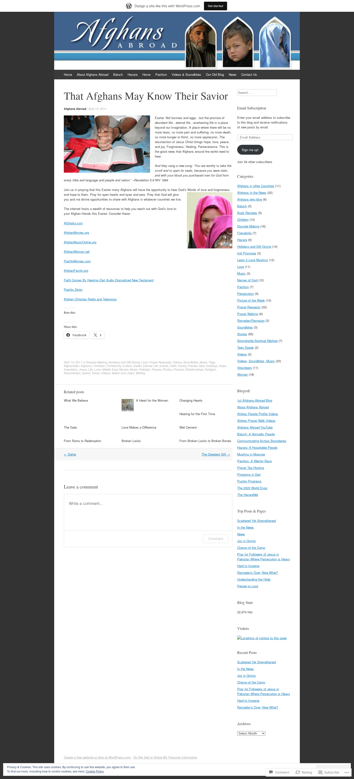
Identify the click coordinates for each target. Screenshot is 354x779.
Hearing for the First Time (197, 414)
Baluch (118, 74)
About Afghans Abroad (92, 74)
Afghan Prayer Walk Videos (256, 420)
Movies (124, 369)
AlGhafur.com (73, 223)
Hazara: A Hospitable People (257, 447)
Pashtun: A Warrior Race (254, 461)
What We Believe (76, 400)
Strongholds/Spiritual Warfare (257, 340)
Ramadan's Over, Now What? (257, 572)
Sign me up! (250, 149)
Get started (215, 6)
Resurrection (72, 373)
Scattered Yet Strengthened (256, 520)
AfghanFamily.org (76, 270)
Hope (222, 366)
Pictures (178, 369)
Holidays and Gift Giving (124, 362)
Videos (105, 373)
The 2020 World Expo (252, 488)
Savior (86, 373)
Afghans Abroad (75, 109)
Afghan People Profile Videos (257, 414)
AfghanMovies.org (76, 232)
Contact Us (249, 74)
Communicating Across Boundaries (261, 440)
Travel (96, 373)
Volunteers (244, 367)
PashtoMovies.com (77, 261)
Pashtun (161, 74)
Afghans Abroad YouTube (255, 427)
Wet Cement (188, 427)
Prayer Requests (160, 362)
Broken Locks (131, 440)
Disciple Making (96, 362)
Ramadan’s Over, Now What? (257, 707)
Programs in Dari (249, 474)
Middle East (110, 369)
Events (163, 366)
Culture (127, 366)
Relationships (194, 369)
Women (242, 374)
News (232, 74)
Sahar (70, 454)
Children (243, 219)
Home (68, 74)
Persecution (245, 293)
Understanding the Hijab (253, 579)
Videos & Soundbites (186, 74)
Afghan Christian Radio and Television (90, 299)
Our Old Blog (215, 74)
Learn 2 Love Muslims (252, 260)
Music (134, 369)
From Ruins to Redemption (82, 440)
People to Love (247, 586)
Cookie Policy (95, 771)
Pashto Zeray (73, 289)
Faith (173, 366)
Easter (137, 366)
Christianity (113, 366)
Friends (192, 366)
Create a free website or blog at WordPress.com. (98, 757)
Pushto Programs (249, 481)
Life (90, 369)
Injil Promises (246, 253)
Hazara (133, 74)
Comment (215, 539)
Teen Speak (245, 347)
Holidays (211, 366)
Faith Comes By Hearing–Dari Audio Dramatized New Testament (109, 280)
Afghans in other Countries (255, 186)
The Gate (70, 427)
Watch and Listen (123, 373)
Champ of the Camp (251, 547)
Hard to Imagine (248, 566)
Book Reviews (247, 212)
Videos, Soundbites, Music (190, 362)
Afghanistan (71, 366)
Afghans (86, 366)
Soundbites (245, 327)
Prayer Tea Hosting (250, 467)
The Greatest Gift (216, 454)
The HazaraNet (247, 494)
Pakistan (145, 369)
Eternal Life (150, 366)
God (201, 366)
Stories (242, 334)
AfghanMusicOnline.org (80, 242)
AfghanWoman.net (77, 251)
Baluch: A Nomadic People (256, 434)
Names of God (247, 280)
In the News (245, 527)
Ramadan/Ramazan (251, 320)
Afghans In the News (251, 192)
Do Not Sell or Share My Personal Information (165, 757)
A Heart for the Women (152, 400)
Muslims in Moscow (251, 454)
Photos (167, 369)
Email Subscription (251, 107)
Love (144, 362)
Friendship (244, 233)
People (156, 369)
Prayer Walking (247, 313)
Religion (210, 369)
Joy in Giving (246, 540)
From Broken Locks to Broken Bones (205, 440)
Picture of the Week (251, 300)
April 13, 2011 (97, 109)
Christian (99, 366)
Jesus (83, 369)
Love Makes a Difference (139, 427)
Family (182, 366)
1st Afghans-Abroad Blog (254, 400)
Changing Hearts (191, 400)
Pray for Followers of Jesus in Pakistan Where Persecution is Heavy (263, 556)
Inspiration (71, 369)
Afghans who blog (249, 199)
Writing (140, 373)
